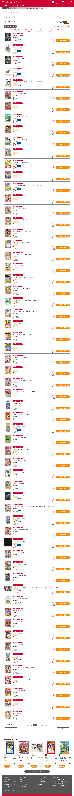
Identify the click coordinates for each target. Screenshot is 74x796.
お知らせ (40, 779)
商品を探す (6, 777)
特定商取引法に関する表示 (59, 785)
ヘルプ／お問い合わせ (43, 777)
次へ (63, 728)
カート (21, 779)
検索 (67, 12)
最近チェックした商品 (9, 781)
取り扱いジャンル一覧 (9, 784)
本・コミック (13, 8)
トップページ (5, 8)
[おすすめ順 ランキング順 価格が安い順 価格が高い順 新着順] (61, 26)
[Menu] (3, 2)
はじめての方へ (41, 784)
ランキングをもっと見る (37, 771)
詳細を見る (63, 40)
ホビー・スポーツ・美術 (23, 8)
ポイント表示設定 (24, 784)
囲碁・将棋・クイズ (34, 8)
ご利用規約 (56, 777)
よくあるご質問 (41, 781)
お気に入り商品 (7, 779)
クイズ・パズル (44, 8)
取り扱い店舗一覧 (8, 786)
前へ (11, 728)
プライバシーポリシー (58, 779)
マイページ (22, 781)
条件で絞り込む (10, 26)
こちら (20, 791)
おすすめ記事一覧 (24, 777)
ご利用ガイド (23, 786)
